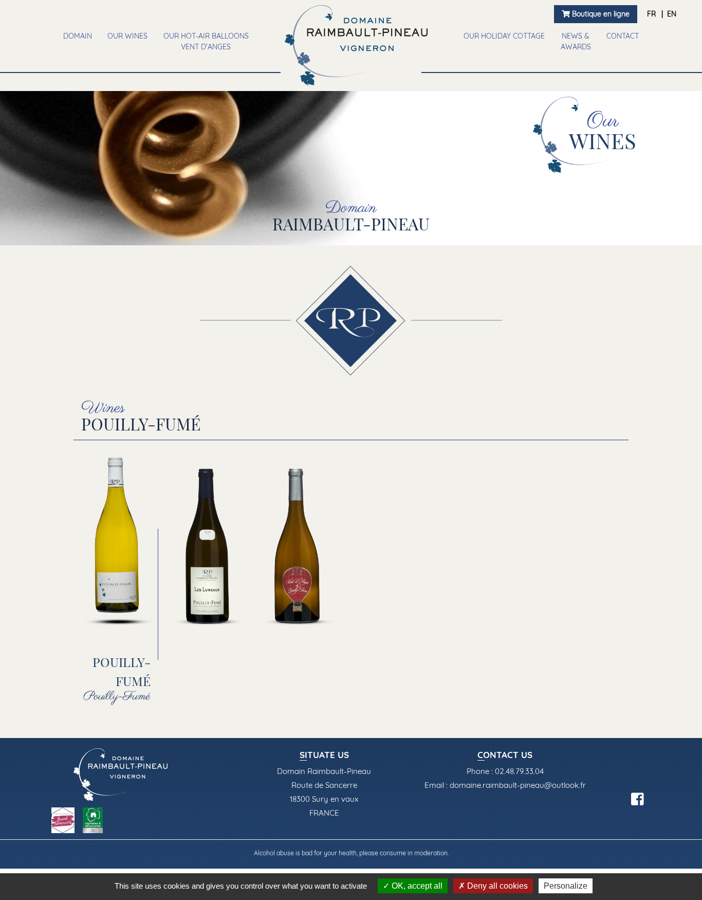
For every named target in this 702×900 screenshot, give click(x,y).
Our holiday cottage (504, 36)
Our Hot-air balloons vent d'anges (206, 41)
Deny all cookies (496, 885)
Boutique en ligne (600, 14)
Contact (622, 36)
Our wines (127, 36)
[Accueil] (356, 45)
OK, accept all (416, 885)
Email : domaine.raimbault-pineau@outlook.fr (505, 785)
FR (652, 14)
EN (671, 14)
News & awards (576, 41)
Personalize (565, 885)
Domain (77, 36)
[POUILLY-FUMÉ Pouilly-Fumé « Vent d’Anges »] (298, 540)
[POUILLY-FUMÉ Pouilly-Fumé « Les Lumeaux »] (208, 540)
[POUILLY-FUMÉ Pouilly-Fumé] (118, 540)
